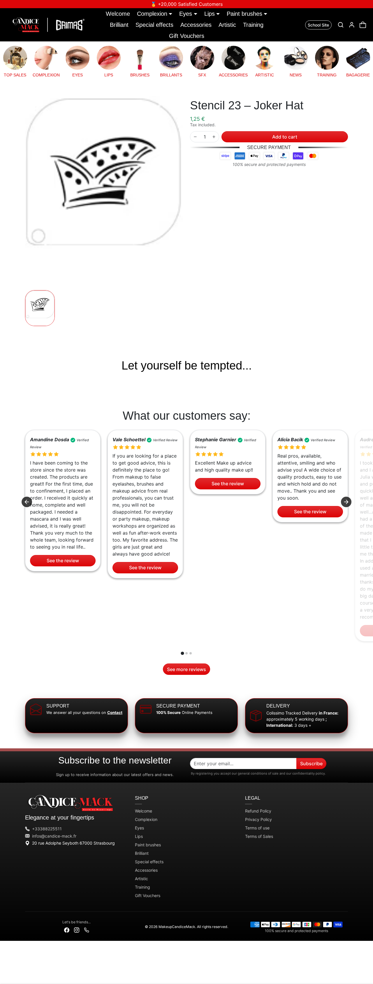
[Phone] (87, 929)
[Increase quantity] (214, 136)
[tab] (182, 653)
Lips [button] (209, 13)
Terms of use (257, 827)
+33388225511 (47, 828)
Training (253, 24)
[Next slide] (347, 381)
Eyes (139, 827)
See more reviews (186, 669)
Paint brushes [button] (244, 13)
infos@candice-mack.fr (54, 836)
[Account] (351, 24)
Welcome (118, 13)
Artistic (227, 24)
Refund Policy (258, 810)
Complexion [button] (152, 13)
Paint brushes (148, 844)
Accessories (196, 24)
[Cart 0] (362, 24)
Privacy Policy (258, 819)
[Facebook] (67, 929)
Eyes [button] (185, 13)
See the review (63, 560)
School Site (318, 24)
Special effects (154, 24)
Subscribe (311, 763)
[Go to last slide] (27, 502)
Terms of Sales (259, 836)
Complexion (146, 819)
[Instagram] (77, 929)
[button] (340, 24)
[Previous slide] (25, 381)
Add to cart (284, 137)
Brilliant (119, 24)
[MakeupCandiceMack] (47, 24)
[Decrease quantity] (195, 136)
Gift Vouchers (186, 35)
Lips (139, 836)
